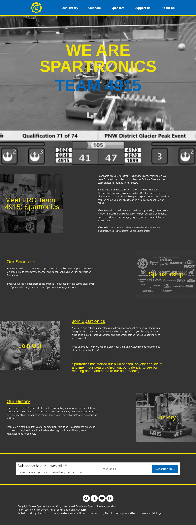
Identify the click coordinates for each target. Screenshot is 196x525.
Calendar (94, 8)
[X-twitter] (94, 498)
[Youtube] (102, 498)
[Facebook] (86, 498)
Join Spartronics (88, 321)
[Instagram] (109, 498)
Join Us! (30, 345)
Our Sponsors (21, 261)
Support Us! (143, 8)
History (166, 417)
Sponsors (117, 8)
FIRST (101, 203)
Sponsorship (166, 274)
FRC (157, 200)
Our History (70, 8)
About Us (168, 8)
